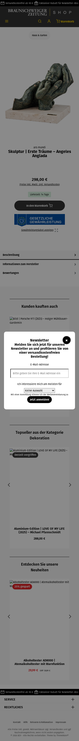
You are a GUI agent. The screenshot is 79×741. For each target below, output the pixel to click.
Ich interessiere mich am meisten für (39, 384)
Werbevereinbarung (56, 394)
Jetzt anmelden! (39, 399)
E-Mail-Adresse (39, 365)
